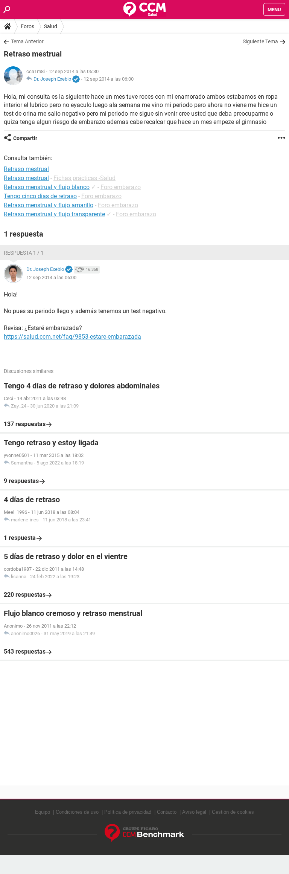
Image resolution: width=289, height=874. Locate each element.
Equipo (42, 812)
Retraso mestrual (26, 178)
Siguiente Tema (260, 41)
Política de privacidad (127, 812)
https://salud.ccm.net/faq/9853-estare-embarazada (72, 336)
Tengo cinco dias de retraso (40, 196)
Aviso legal (194, 812)
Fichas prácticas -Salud (84, 178)
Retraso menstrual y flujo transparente (54, 214)
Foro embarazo (120, 187)
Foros (27, 26)
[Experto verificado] (76, 79)
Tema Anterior (27, 41)
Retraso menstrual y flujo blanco (47, 187)
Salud (50, 26)
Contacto (166, 812)
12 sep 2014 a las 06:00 (109, 79)
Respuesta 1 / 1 (24, 253)
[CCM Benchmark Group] (144, 833)
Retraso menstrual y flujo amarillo (48, 205)
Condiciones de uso (77, 812)
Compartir (25, 138)
